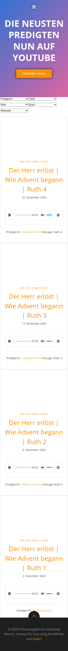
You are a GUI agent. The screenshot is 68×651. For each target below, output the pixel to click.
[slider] (22, 215)
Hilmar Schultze (32, 484)
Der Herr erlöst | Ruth (34, 161)
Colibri (37, 639)
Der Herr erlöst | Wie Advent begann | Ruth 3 (34, 306)
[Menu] (34, 7)
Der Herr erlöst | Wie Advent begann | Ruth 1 (34, 558)
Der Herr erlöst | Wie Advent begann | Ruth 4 (34, 180)
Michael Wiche (32, 232)
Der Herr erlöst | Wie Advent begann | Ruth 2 (34, 432)
